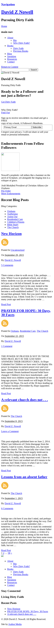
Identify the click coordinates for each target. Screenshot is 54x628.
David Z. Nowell (13, 260)
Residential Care (15, 219)
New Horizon (11, 234)
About (10, 37)
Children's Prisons (15, 222)
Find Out (5, 112)
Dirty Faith (18, 48)
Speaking (11, 56)
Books (10, 45)
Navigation (8, 4)
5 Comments (7, 265)
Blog (9, 53)
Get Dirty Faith (8, 102)
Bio (15, 40)
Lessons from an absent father (24, 477)
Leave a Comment (10, 431)
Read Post (6, 304)
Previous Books (20, 51)
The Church (13, 227)
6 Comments (7, 508)
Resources (12, 59)
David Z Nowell (17, 12)
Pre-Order (6, 191)
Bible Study (12, 224)
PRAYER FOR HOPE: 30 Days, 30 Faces (27, 611)
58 (9, 553)
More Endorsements (10, 193)
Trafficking (12, 214)
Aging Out (12, 216)
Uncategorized (17, 250)
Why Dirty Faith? (21, 43)
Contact (11, 61)
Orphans (11, 211)
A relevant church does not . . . (24, 400)
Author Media (15, 624)
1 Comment (6, 346)
